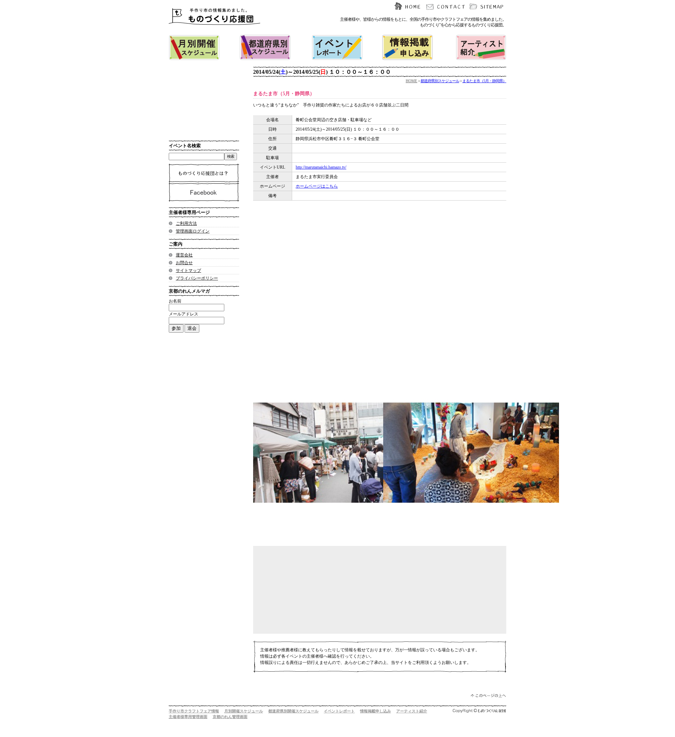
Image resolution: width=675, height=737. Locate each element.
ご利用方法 (186, 223)
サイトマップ (188, 270)
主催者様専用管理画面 (188, 717)
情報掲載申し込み (375, 711)
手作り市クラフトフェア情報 (194, 711)
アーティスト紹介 (411, 711)
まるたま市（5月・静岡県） (484, 81)
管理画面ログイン (193, 231)
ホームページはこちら (317, 186)
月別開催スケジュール (243, 711)
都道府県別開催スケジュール (293, 711)
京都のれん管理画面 (230, 717)
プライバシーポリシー (197, 278)
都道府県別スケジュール (439, 81)
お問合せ (184, 262)
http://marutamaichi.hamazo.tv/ (321, 167)
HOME (411, 81)
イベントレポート (339, 711)
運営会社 (184, 255)
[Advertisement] (372, 279)
